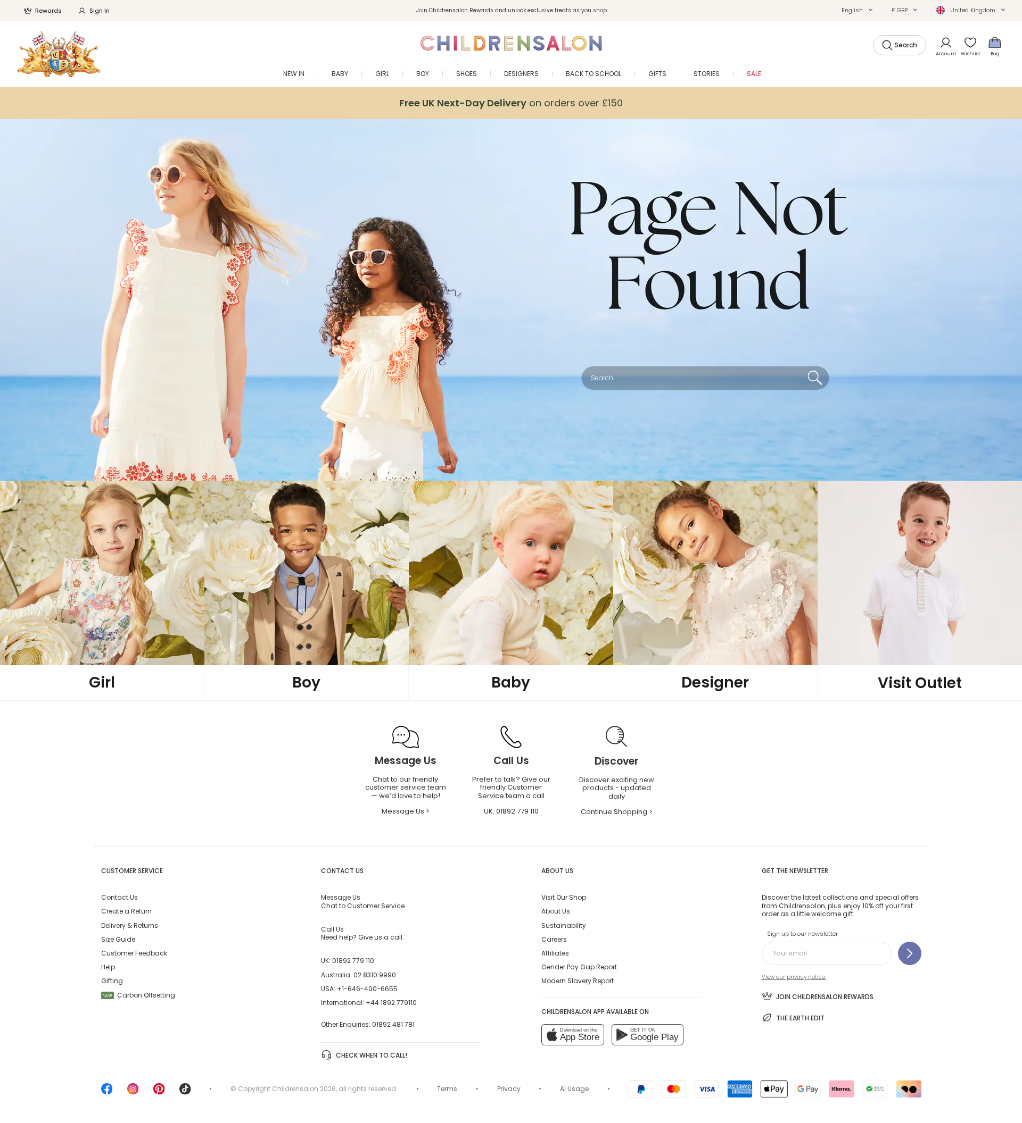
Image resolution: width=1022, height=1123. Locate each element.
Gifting (112, 980)
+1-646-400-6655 (367, 988)
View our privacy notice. (794, 977)
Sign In (99, 10)
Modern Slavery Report (577, 980)
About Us (555, 911)
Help (108, 966)
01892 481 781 (393, 1024)
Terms (447, 1088)
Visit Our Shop (563, 897)
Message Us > (406, 811)
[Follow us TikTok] (185, 1092)
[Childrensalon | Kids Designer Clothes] (59, 54)
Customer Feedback (134, 953)
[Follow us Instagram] (133, 1092)
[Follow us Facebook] (107, 1092)
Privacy (509, 1088)
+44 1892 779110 (391, 1002)
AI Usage (574, 1088)
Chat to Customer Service (363, 901)
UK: (511, 811)
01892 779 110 (353, 960)
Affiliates (555, 953)
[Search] (815, 378)
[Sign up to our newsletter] (909, 953)
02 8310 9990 (374, 974)
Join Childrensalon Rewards (824, 996)
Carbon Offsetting (139, 995)
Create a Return (126, 911)
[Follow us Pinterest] (159, 1092)
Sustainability (563, 925)
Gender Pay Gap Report (579, 966)
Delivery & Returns (129, 925)
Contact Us (119, 897)
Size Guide (118, 939)
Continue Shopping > (617, 812)
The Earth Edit (800, 1018)
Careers (554, 939)
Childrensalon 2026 (304, 1088)
